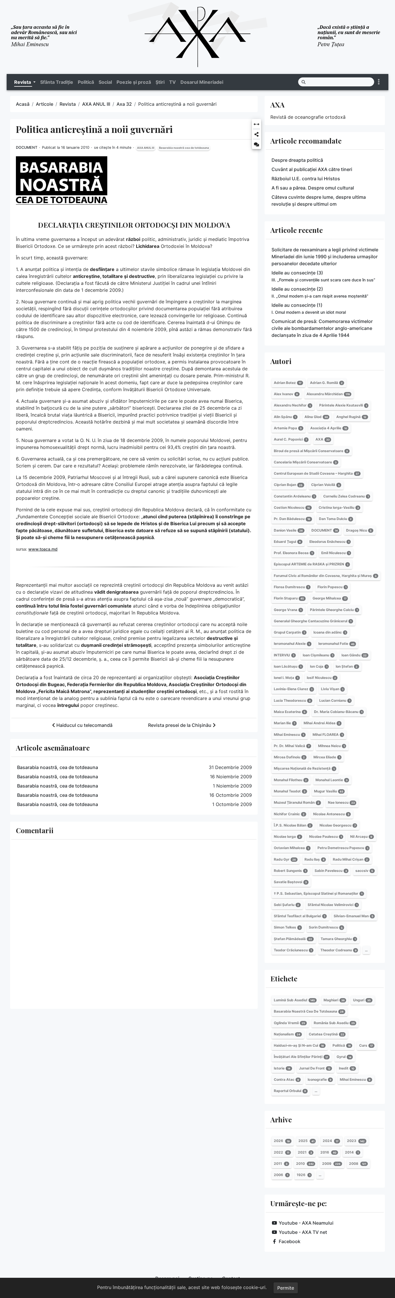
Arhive (281, 1119)
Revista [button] (23, 82)
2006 (281, 1175)
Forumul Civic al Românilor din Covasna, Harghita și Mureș (325, 575)
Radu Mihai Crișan (350, 859)
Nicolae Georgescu (338, 825)
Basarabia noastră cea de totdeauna (184, 147)
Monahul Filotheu (290, 780)
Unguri (362, 1000)
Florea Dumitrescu (291, 587)
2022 (281, 1152)
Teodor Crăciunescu (293, 950)
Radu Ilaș (314, 859)
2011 (280, 1163)
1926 (303, 1175)
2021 (305, 1152)
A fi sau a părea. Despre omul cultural (313, 188)
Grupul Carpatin (289, 632)
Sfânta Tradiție (56, 82)
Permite (285, 1288)
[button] (256, 124)
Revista (68, 104)
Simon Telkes (287, 927)
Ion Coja (318, 666)
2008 (357, 1163)
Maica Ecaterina (289, 712)
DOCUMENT (26, 147)
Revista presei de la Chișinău (179, 725)
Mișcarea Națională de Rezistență (304, 768)
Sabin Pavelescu (331, 870)
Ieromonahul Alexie (292, 644)
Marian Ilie (284, 723)
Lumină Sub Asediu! (294, 1000)
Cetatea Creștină (326, 1034)
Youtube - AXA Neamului (306, 1223)
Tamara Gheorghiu (338, 939)
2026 (282, 1141)
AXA (277, 104)
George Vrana (287, 610)
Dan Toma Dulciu (335, 519)
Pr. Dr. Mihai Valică (291, 746)
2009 (331, 1163)
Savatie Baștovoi (290, 882)
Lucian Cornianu (334, 700)
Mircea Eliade (326, 757)
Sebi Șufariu (286, 905)
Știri (160, 82)
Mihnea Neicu (331, 746)
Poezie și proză (134, 82)
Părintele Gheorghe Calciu (334, 610)
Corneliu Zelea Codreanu (346, 496)
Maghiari (334, 1000)
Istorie (282, 1068)
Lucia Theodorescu (292, 700)
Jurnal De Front (315, 1068)
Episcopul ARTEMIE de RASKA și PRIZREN (311, 564)
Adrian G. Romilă (326, 382)
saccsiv (364, 870)
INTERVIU (284, 655)
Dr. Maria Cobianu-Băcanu (338, 712)
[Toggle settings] (378, 82)
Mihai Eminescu (289, 734)
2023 (356, 1141)
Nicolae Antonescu (331, 814)
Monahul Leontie (331, 780)
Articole (44, 104)
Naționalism (287, 1034)
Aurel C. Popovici (290, 439)
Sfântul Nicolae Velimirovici (332, 905)
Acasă (22, 104)
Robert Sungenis (290, 870)
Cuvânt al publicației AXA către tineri (312, 169)
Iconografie (319, 1079)
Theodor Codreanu (338, 950)
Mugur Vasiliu (328, 791)
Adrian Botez (287, 382)
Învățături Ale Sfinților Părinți (301, 1057)
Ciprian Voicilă (325, 485)
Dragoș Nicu (359, 530)
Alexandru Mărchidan (328, 394)
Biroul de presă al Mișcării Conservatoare (311, 451)
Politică (86, 82)
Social (105, 82)
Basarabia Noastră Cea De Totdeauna (309, 1011)
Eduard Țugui (287, 541)
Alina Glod (316, 417)
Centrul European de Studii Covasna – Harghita (316, 473)
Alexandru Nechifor (292, 405)
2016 (328, 1152)
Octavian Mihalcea (291, 848)
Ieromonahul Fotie (336, 644)
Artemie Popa (288, 428)
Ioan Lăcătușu (287, 666)
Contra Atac (286, 1079)
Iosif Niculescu (321, 677)
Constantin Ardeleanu (294, 496)
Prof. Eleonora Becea (293, 553)
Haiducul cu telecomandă (84, 725)
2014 (352, 1152)
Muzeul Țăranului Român (296, 802)
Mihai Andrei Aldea (322, 723)
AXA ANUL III (96, 104)
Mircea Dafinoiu (289, 757)
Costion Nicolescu (292, 507)
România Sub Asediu (334, 1023)
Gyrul (344, 1057)
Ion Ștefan (346, 666)
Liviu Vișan (332, 689)
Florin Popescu (332, 587)
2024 (330, 1141)
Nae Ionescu (341, 802)
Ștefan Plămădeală (293, 939)
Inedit (346, 1068)
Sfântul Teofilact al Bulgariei (299, 916)
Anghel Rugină (351, 417)
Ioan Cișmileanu (318, 655)
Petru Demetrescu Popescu (343, 848)
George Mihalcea (329, 598)
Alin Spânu (285, 417)
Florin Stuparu (289, 598)
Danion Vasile (288, 530)
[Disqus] (134, 923)
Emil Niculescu (335, 553)
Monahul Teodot (289, 791)
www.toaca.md (43, 549)
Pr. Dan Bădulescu (292, 519)
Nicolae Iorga (287, 836)
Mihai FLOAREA (328, 734)
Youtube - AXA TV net (303, 1232)
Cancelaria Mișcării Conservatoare (305, 462)
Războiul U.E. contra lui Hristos (306, 178)
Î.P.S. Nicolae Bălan (292, 825)
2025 (306, 1141)
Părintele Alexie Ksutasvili (343, 405)
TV (172, 82)
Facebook (289, 1241)
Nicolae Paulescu (325, 836)
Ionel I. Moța (286, 677)
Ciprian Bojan (288, 485)
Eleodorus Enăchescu (329, 541)
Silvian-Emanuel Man (353, 916)
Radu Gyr (285, 859)
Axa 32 (124, 104)
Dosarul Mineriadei (201, 82)
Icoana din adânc (329, 632)
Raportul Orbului (290, 1091)
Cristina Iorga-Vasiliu (339, 507)
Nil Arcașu (361, 836)
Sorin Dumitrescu (326, 927)
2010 (305, 1163)
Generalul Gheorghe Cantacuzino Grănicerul (312, 621)
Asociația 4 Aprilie (328, 428)
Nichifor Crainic (289, 814)
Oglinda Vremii (289, 1023)
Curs (366, 1045)
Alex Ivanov (286, 394)
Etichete (283, 978)
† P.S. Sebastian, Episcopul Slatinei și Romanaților (318, 893)
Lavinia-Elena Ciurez (293, 689)
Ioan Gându (354, 655)
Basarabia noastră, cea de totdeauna (57, 767)
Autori (280, 361)
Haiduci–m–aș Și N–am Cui (299, 1045)
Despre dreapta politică (297, 160)
